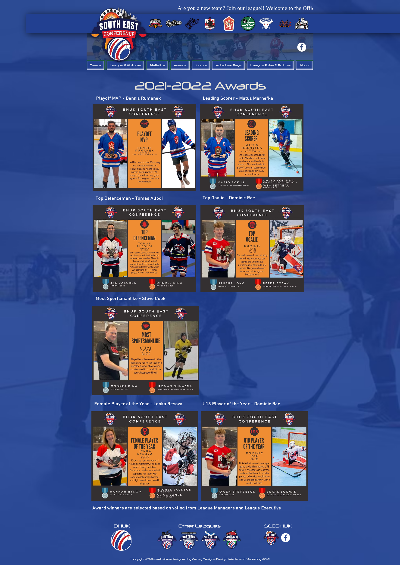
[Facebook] (301, 47)
